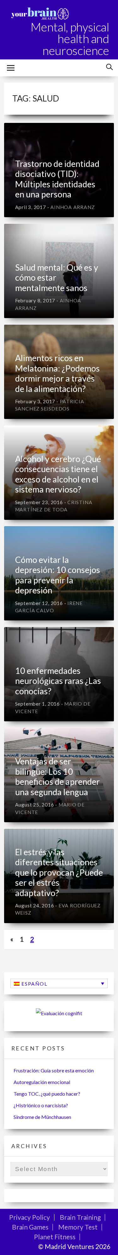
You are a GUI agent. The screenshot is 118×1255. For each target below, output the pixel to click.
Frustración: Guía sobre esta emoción (54, 1070)
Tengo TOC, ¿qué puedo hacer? (47, 1094)
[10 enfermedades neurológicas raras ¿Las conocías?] (59, 674)
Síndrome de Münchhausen (42, 1117)
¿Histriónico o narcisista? (41, 1105)
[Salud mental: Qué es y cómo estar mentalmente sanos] (59, 271)
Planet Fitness (55, 1237)
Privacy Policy (29, 1217)
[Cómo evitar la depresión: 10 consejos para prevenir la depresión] (59, 573)
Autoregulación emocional (42, 1082)
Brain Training (80, 1217)
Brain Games (30, 1227)
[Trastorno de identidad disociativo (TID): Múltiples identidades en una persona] (59, 170)
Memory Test (78, 1227)
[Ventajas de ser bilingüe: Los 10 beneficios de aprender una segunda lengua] (59, 775)
